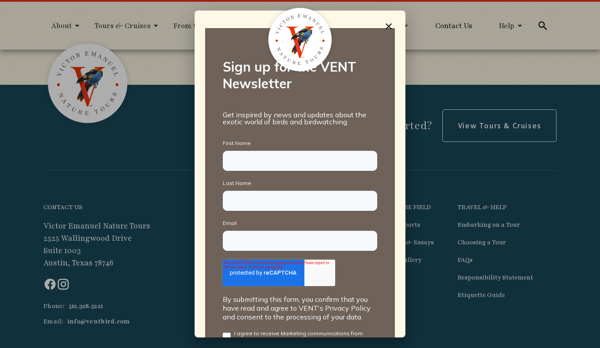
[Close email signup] (388, 26)
